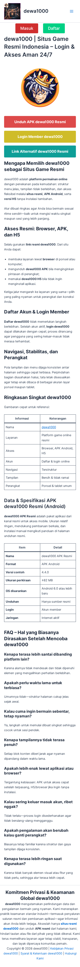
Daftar (54, 28)
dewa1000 (36, 11)
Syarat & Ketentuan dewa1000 (41, 953)
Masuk (26, 28)
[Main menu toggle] (71, 11)
